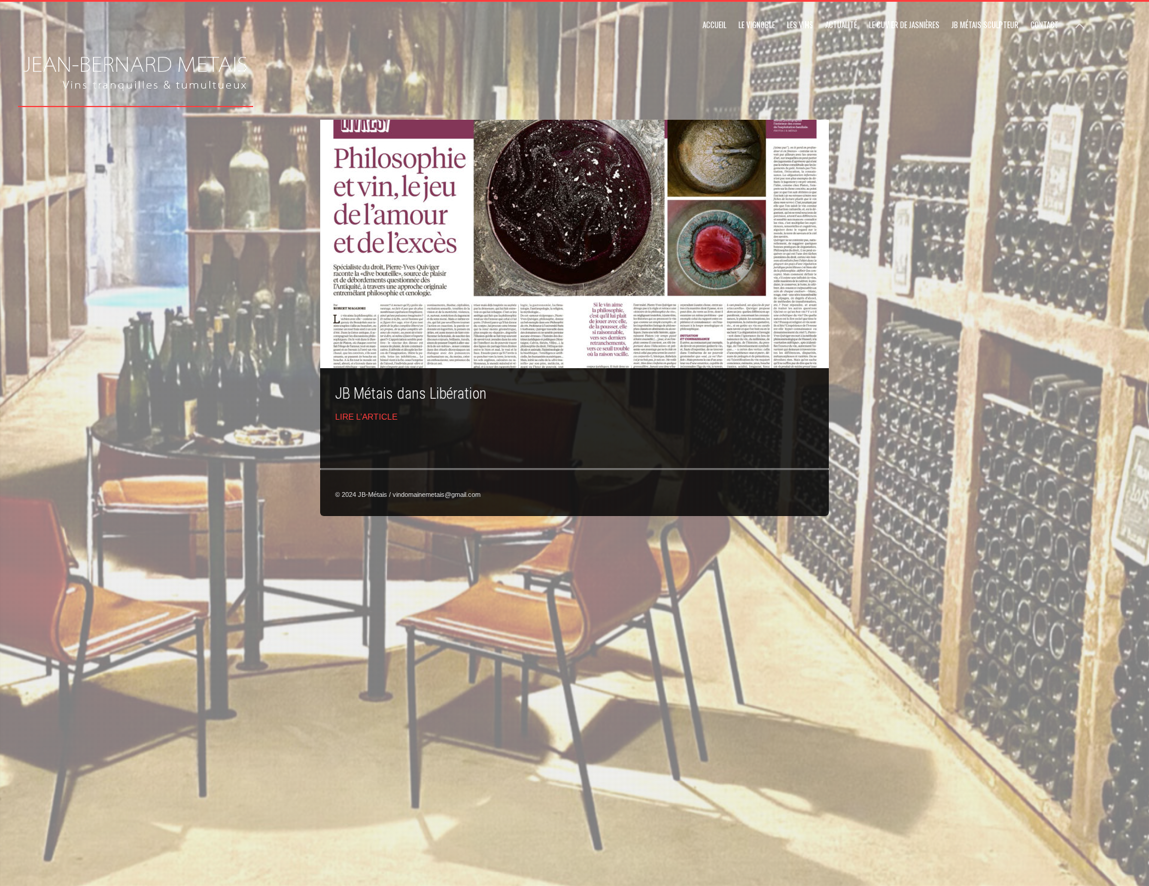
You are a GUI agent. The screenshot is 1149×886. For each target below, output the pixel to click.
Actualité (841, 25)
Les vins (800, 25)
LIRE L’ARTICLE (366, 416)
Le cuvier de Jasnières (904, 25)
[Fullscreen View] (1080, 20)
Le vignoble (756, 25)
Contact (1045, 25)
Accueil (715, 25)
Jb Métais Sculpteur (985, 25)
